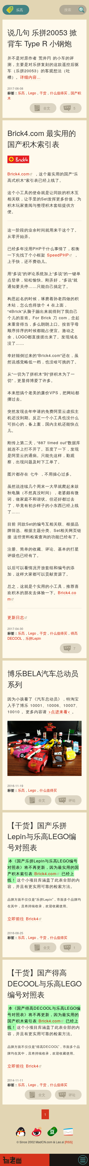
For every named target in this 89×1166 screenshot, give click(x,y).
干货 (43, 92)
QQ (21, 1131)
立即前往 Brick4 (23, 918)
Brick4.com (18, 174)
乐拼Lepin (33, 638)
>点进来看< (59, 711)
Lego (32, 92)
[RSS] (68, 1142)
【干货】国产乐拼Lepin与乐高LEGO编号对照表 (41, 836)
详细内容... (30, 77)
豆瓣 (52, 1131)
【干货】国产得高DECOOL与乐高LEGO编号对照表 (44, 983)
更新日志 (15, 617)
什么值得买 (58, 92)
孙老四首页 (24, 1160)
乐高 (19, 9)
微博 (37, 1131)
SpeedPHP (58, 255)
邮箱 (68, 1131)
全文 (46, 108)
